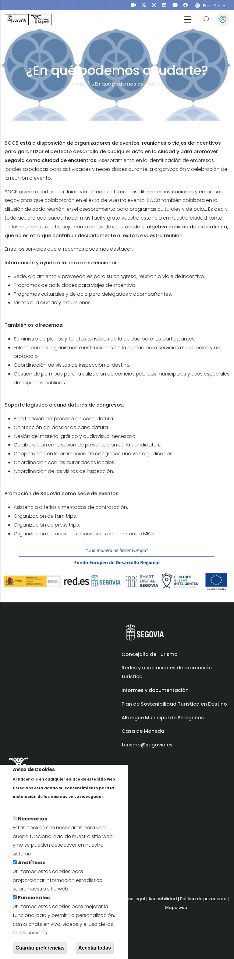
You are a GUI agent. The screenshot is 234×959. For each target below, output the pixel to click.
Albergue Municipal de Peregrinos (163, 717)
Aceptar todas (94, 947)
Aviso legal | (135, 899)
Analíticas (31, 862)
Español (211, 5)
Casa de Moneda (143, 731)
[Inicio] (28, 19)
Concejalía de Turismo (150, 654)
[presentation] (133, 5)
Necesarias (32, 818)
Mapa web (176, 908)
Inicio (77, 83)
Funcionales (34, 897)
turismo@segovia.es (147, 744)
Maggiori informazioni (40, 805)
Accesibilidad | (164, 899)
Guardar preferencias (40, 947)
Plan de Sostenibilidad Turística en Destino (174, 703)
